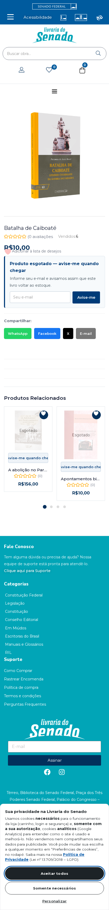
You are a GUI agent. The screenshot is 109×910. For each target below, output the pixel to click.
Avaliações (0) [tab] (17, 373)
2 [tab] (51, 506)
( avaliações (40, 236)
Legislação (15, 603)
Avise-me (86, 297)
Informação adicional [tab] (24, 364)
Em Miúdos (15, 628)
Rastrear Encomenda (23, 679)
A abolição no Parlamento (28, 469)
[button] (82, 71)
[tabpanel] (28, 453)
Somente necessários (54, 888)
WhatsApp (18, 333)
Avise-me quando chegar (28, 458)
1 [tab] (44, 506)
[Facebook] (47, 772)
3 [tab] (58, 506)
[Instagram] (62, 772)
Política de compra (21, 687)
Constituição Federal (24, 595)
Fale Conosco (19, 547)
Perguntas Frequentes (25, 704)
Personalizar (54, 901)
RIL (8, 652)
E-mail (86, 333)
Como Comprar (18, 670)
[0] (49, 70)
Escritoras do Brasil (22, 636)
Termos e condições (22, 696)
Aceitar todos (55, 873)
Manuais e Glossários (24, 644)
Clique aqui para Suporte (27, 570)
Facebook (47, 333)
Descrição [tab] (13, 354)
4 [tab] (64, 506)
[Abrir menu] (10, 17)
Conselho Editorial (21, 619)
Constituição (16, 611)
